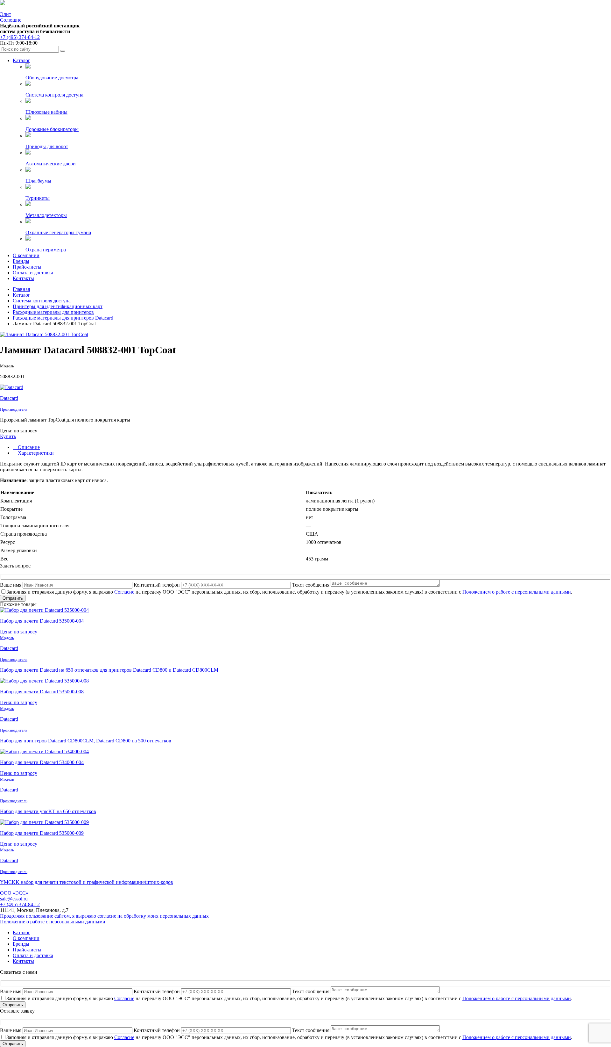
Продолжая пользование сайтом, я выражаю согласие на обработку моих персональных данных (104, 916)
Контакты (23, 278)
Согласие (124, 592)
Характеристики (35, 453)
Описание (28, 447)
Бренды (21, 261)
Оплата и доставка (33, 272)
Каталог (21, 60)
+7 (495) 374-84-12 (20, 37)
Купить (8, 436)
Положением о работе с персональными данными (516, 592)
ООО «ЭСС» (14, 893)
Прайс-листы (27, 267)
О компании (26, 255)
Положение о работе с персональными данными (52, 921)
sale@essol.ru (14, 898)
